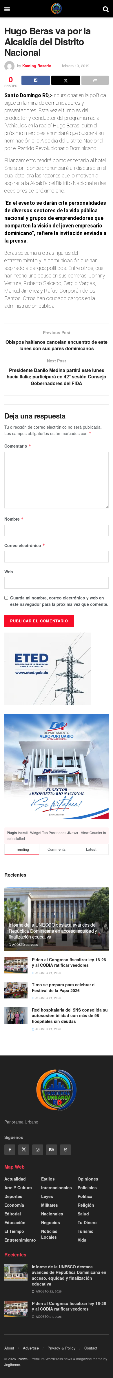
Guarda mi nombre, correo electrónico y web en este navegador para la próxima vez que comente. (59, 601)
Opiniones (88, 1179)
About (9, 1348)
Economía (14, 1205)
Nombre (14, 519)
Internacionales (56, 1187)
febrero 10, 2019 (75, 65)
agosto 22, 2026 (24, 945)
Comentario (17, 446)
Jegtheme (12, 1364)
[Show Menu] (7, 8)
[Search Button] (106, 8)
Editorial (12, 1214)
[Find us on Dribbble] (65, 1149)
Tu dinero (87, 1222)
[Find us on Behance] (51, 1149)
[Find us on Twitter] (23, 1149)
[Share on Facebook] (35, 80)
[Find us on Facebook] (9, 1149)
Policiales (87, 1187)
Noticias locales (49, 1234)
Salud (83, 1214)
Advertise (31, 1348)
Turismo (86, 1231)
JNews (22, 1358)
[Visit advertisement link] (56, 766)
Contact (90, 1348)
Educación (14, 1222)
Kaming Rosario (36, 65)
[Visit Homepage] (56, 9)
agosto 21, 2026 (47, 973)
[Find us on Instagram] (37, 1149)
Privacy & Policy (62, 1348)
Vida (82, 1240)
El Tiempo (14, 1231)
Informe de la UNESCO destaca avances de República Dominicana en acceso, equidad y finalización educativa (53, 930)
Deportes (13, 1196)
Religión (86, 1205)
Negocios (50, 1222)
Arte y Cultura (18, 1187)
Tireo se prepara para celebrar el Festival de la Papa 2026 (64, 987)
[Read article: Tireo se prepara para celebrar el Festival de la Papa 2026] (16, 990)
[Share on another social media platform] (95, 80)
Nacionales (52, 1214)
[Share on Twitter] (65, 80)
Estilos (48, 1179)
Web (8, 571)
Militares (49, 1205)
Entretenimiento (20, 1240)
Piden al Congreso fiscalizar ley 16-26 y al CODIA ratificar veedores (69, 962)
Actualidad (15, 1179)
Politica (85, 1196)
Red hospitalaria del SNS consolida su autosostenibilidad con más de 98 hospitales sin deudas (70, 1015)
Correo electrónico (24, 545)
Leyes (47, 1196)
